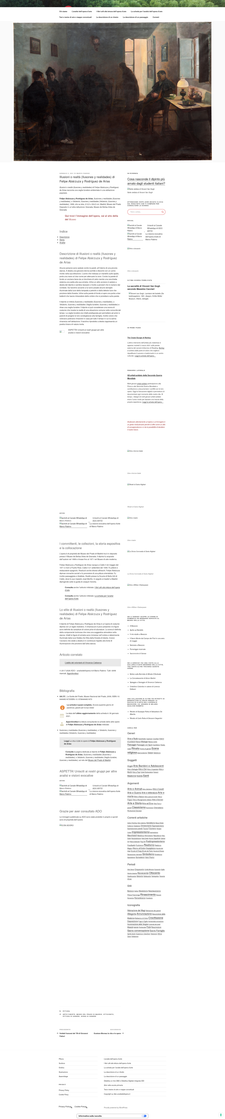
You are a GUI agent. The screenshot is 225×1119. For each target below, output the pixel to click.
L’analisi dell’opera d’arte (82, 11)
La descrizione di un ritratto (107, 17)
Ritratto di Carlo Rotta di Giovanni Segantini (146, 718)
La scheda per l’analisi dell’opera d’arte (146, 11)
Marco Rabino (83, 173)
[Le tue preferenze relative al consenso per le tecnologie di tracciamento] (221, 1115)
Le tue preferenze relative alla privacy (122, 1116)
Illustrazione (63, 1072)
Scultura (62, 1063)
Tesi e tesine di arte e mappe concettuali (75, 17)
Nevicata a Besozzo (137, 645)
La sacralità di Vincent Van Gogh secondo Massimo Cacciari (143, 287)
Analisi (62, 242)
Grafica (61, 1067)
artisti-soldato (142, 383)
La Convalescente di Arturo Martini (143, 678)
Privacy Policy (64, 1090)
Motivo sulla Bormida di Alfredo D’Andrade (145, 674)
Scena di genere (88, 1016)
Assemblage (63, 1076)
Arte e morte (69, 1014)
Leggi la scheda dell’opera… (145, 356)
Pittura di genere (71, 1016)
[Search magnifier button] (162, 212)
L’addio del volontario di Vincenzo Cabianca (83, 662)
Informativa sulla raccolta (90, 1116)
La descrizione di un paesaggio (135, 17)
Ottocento (108, 1014)
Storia (62, 239)
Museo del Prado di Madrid (99, 760)
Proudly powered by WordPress (115, 1107)
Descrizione (64, 237)
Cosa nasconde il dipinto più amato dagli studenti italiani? (146, 181)
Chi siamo (63, 11)
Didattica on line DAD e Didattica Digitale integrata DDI (124, 1081)
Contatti (156, 17)
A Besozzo (134, 626)
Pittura (66, 1011)
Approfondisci (73, 673)
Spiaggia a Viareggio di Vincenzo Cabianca (146, 682)
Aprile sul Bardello (136, 630)
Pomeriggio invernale (138, 649)
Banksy (161, 348)
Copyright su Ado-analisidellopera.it (117, 1094)
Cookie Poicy (63, 1094)
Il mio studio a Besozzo (138, 634)
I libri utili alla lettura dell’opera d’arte (111, 11)
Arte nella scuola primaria (113, 1085)
